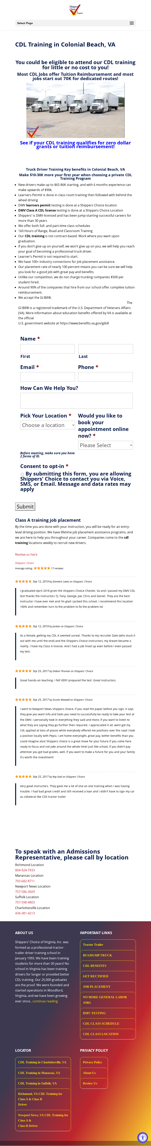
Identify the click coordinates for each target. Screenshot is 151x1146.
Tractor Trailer (93, 944)
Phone (88, 367)
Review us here (26, 554)
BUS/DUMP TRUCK (97, 955)
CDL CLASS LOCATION (101, 1034)
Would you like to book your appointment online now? (103, 425)
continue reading (45, 1001)
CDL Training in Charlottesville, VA (42, 1062)
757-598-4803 (25, 902)
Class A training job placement (48, 520)
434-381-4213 (25, 913)
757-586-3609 (25, 891)
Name (30, 338)
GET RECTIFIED (95, 976)
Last (83, 356)
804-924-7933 (25, 870)
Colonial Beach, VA (108, 169)
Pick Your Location (45, 415)
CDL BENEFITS (94, 965)
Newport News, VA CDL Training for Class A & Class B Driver (43, 1120)
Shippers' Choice (24, 563)
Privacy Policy (92, 1062)
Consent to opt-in (44, 466)
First (25, 356)
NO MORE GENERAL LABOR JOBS (105, 999)
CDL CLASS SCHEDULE (101, 1023)
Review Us (90, 1083)
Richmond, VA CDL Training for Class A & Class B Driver (40, 1099)
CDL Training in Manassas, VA (39, 1073)
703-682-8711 (25, 881)
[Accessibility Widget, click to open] (142, 1137)
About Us (89, 1073)
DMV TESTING (94, 1013)
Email (29, 367)
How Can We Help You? (49, 388)
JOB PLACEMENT (96, 986)
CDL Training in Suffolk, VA (37, 1083)
